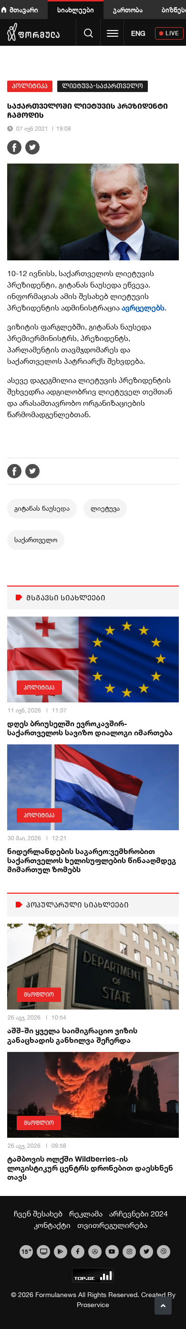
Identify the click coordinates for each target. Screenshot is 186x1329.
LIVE (172, 33)
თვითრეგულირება (112, 1225)
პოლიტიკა (30, 86)
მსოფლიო (39, 994)
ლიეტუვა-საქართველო (102, 86)
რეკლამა (86, 1213)
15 (26, 1251)
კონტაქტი (52, 1225)
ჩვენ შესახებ (38, 1213)
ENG (138, 33)
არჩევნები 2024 (138, 1213)
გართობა (128, 10)
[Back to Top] (163, 1306)
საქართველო (35, 540)
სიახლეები (75, 10)
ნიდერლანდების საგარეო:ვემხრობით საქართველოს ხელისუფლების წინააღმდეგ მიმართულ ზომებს (91, 860)
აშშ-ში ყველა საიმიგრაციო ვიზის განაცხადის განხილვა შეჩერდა (72, 1035)
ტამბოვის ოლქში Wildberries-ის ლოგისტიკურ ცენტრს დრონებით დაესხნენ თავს (90, 1167)
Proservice (93, 1304)
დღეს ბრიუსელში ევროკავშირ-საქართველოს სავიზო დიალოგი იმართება (90, 728)
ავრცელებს (143, 307)
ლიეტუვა (105, 508)
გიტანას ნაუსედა (42, 508)
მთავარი (24, 10)
